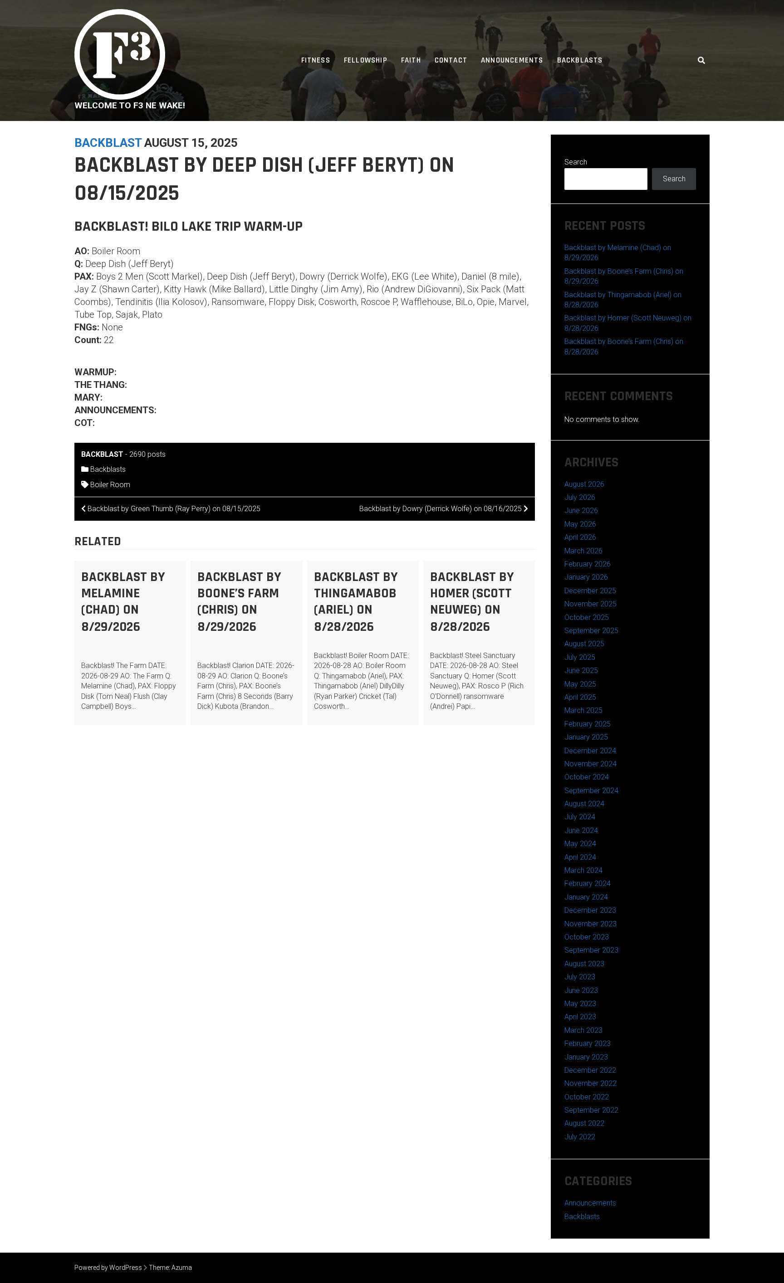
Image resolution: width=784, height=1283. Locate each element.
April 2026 (580, 537)
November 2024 (590, 764)
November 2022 (590, 1083)
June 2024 (581, 830)
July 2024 (579, 817)
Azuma (182, 1267)
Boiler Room (110, 484)
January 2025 (586, 737)
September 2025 (591, 630)
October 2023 (586, 937)
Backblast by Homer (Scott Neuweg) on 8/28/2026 (472, 601)
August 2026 (584, 484)
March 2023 (583, 1030)
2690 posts (147, 454)
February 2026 (587, 564)
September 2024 (591, 790)
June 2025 (581, 670)
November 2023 (590, 924)
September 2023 (591, 950)
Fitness (315, 60)
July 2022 (579, 1137)
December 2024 (590, 750)
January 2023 (586, 1057)
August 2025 (584, 643)
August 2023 (584, 963)
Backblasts (580, 60)
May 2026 (580, 524)
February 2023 (587, 1043)
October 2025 (586, 617)
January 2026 (586, 577)
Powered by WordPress (108, 1267)
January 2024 (586, 897)
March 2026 (583, 551)
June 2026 (581, 510)
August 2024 (584, 803)
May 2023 (580, 1003)
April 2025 (580, 697)
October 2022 (586, 1097)
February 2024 (587, 883)
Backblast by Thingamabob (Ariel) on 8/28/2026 (356, 601)
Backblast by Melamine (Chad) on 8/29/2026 (123, 601)
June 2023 (581, 990)
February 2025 (587, 724)
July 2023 (579, 977)
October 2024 (586, 777)
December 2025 (590, 590)
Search (575, 162)
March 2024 (583, 870)
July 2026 (579, 497)
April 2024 (580, 857)
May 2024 (580, 843)
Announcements (512, 60)
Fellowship (365, 60)
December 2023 (590, 910)
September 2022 (591, 1110)
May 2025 (580, 684)
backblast (108, 143)
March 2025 (583, 710)
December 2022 (590, 1070)
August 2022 (584, 1123)
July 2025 (579, 657)
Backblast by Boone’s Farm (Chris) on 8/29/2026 (239, 601)
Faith (411, 60)
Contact (451, 60)
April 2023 (580, 1016)
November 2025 (590, 604)
